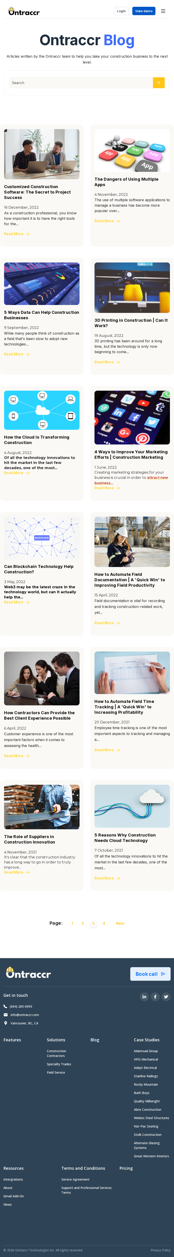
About (7, 1188)
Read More (13, 234)
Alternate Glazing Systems (147, 1145)
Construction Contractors (56, 1053)
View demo (143, 11)
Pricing (126, 1168)
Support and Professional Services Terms (86, 1190)
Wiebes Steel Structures (151, 1118)
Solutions (56, 1039)
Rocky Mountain (146, 1084)
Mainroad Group (146, 1051)
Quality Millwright (147, 1101)
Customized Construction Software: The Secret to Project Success (37, 192)
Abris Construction (147, 1109)
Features (12, 1039)
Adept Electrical (145, 1068)
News (7, 1204)
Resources (13, 1168)
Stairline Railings (146, 1076)
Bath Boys (142, 1093)
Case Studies (147, 1039)
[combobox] (81, 82)
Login (121, 11)
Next (120, 923)
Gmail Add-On (13, 1196)
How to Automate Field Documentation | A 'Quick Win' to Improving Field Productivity (129, 580)
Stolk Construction (148, 1134)
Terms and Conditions (83, 1168)
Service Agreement (75, 1179)
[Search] (159, 82)
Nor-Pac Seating (146, 1126)
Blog (94, 1039)
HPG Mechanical (146, 1059)
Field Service (56, 1072)
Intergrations (13, 1179)
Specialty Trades (59, 1064)
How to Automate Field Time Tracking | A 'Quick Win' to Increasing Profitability (124, 707)
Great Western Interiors (151, 1156)
